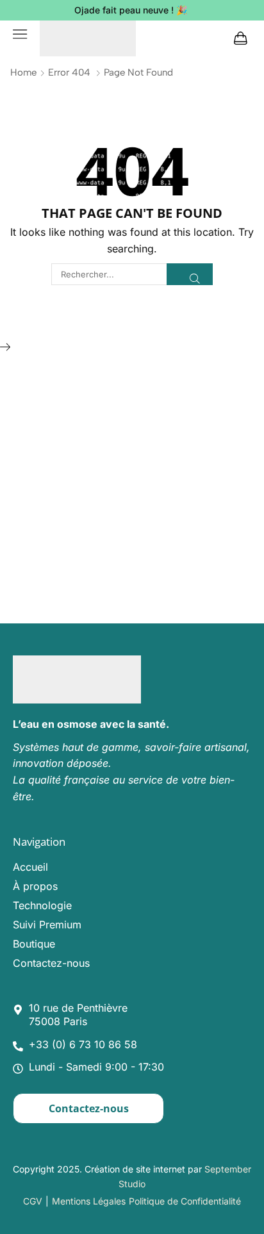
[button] (20, 34)
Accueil (30, 866)
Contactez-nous (51, 963)
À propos (35, 886)
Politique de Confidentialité (185, 1201)
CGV (32, 1201)
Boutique (34, 943)
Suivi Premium (47, 924)
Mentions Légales (89, 1201)
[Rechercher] (190, 274)
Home (23, 72)
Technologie (42, 905)
